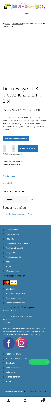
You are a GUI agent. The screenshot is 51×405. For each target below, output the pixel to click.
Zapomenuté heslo (13, 298)
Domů (7, 24)
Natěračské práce (13, 354)
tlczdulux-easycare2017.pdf (20, 214)
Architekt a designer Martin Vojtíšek (17, 316)
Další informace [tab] (9, 176)
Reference (10, 372)
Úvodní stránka (12, 230)
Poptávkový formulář (14, 248)
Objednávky (10, 289)
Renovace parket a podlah (17, 358)
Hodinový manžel (13, 368)
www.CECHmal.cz (10, 310)
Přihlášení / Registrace (15, 293)
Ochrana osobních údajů (15, 303)
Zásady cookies (12, 271)
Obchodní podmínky (14, 257)
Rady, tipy (10, 239)
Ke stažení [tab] (7, 183)
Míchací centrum (13, 377)
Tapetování (10, 363)
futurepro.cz (8, 319)
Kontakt (9, 266)
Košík (8, 262)
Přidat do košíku (27, 148)
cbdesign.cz (8, 322)
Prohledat (25, 401)
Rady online (10, 253)
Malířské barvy (17, 24)
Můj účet (8, 401)
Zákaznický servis (13, 234)
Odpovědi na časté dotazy (17, 243)
